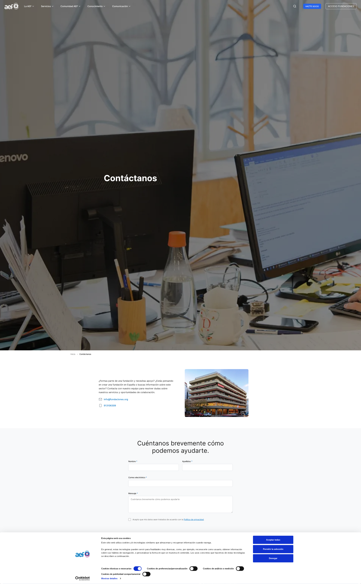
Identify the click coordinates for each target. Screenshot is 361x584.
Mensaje (133, 493)
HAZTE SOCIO (312, 6)
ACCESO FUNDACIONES (341, 6)
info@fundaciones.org (116, 399)
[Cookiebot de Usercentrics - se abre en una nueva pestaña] (82, 578)
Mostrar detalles (109, 578)
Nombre (132, 461)
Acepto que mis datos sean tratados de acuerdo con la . (168, 519)
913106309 (110, 405)
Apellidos (187, 461)
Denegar (273, 558)
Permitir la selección (273, 549)
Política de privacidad (194, 519)
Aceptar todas (273, 540)
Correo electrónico (137, 477)
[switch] (194, 568)
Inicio (73, 354)
